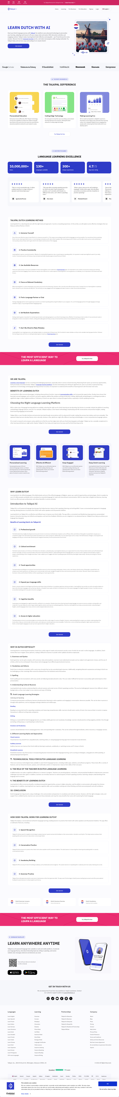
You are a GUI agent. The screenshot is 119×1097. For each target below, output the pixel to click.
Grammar (36, 1016)
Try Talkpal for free (59, 134)
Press (91, 1021)
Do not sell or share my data (108, 1089)
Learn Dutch (11, 1032)
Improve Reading (38, 1052)
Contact (92, 1026)
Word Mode (37, 1037)
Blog (91, 1019)
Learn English (11, 1016)
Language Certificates (40, 1042)
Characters (37, 1024)
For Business (72, 9)
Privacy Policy (93, 1032)
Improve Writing (38, 1055)
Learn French (11, 1021)
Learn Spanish (11, 1019)
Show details (25, 1093)
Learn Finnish (11, 1037)
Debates (36, 1026)
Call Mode (37, 1032)
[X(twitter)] (70, 998)
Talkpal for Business (66, 1019)
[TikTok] (52, 998)
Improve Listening (39, 1047)
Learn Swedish (11, 1034)
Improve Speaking (39, 1050)
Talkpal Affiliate (65, 1029)
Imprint (92, 1047)
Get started (18, 46)
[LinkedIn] (66, 998)
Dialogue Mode (38, 1039)
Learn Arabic (11, 1039)
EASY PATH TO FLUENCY (60, 151)
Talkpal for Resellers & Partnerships (70, 1026)
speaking (28, 187)
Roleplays (37, 1021)
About (91, 1016)
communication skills (66, 394)
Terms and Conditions (95, 1037)
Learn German (11, 1026)
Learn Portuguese (12, 1052)
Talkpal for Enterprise (66, 1021)
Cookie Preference (94, 1034)
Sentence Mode (38, 1034)
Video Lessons (38, 1045)
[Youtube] (57, 998)
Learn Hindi (10, 1045)
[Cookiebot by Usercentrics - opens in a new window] (10, 1094)
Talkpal (33, 33)
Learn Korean (11, 1050)
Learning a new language (17, 382)
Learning (63, 9)
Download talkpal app (17, 937)
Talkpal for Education (66, 1016)
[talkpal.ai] (12, 9)
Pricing (92, 1024)
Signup (91, 9)
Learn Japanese (12, 1047)
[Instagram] (48, 998)
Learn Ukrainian (12, 1029)
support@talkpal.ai (69, 993)
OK (108, 1084)
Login (97, 9)
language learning (28, 39)
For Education (83, 9)
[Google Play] (30, 972)
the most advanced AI (60, 79)
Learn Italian (11, 1024)
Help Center (93, 1029)
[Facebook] (61, 998)
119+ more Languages (13, 1055)
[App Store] (14, 972)
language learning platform (44, 384)
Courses (36, 1019)
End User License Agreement (97, 1042)
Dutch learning (61, 269)
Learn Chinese (11, 1042)
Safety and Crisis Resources (97, 1039)
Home (56, 9)
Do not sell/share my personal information (100, 1045)
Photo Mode (37, 1029)
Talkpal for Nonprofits (66, 1024)
